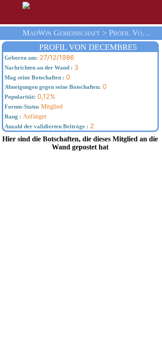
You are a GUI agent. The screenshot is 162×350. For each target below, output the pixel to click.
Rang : (12, 117)
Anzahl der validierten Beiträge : (45, 126)
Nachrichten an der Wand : (37, 68)
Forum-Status (21, 107)
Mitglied (33, 106)
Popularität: (19, 97)
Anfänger (25, 116)
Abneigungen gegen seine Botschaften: (52, 87)
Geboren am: (20, 58)
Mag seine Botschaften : (33, 77)
